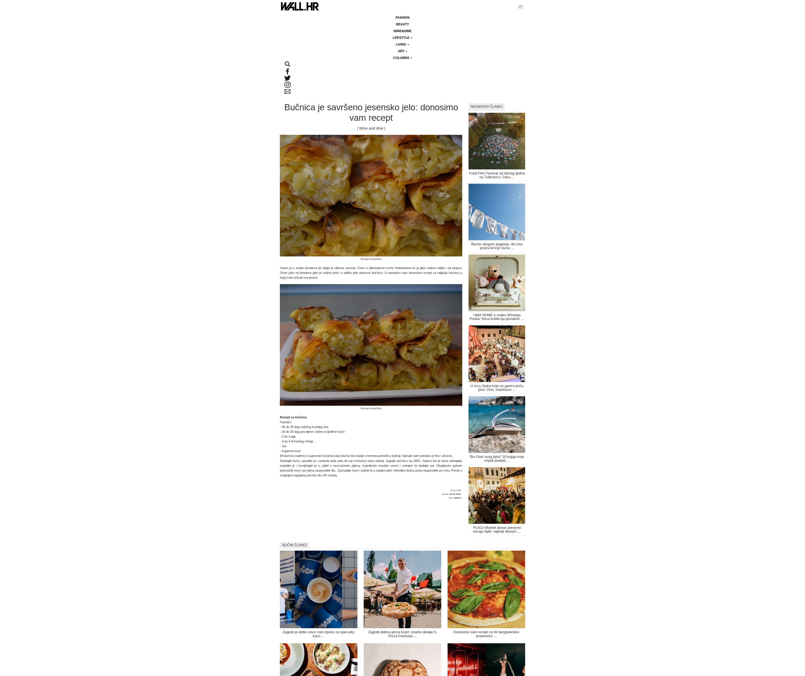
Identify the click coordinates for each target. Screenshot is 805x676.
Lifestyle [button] (401, 37)
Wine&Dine (402, 31)
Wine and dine (371, 128)
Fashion (403, 17)
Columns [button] (401, 58)
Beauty (402, 24)
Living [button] (401, 44)
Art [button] (401, 51)
